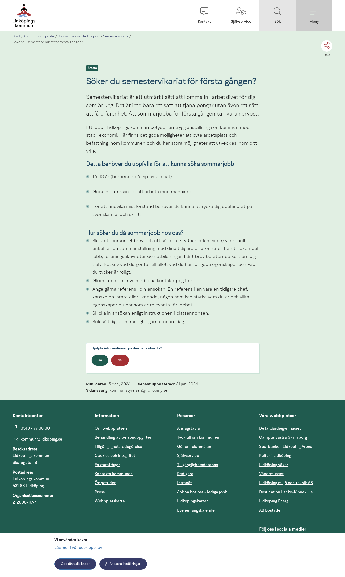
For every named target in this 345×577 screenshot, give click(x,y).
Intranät (208, 483)
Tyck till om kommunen (213, 437)
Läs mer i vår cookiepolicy (78, 548)
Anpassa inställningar (125, 564)
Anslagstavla (188, 428)
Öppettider (105, 483)
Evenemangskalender (213, 510)
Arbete (92, 68)
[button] (204, 15)
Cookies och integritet (115, 455)
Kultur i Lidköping (275, 455)
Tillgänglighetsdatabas (213, 465)
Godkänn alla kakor (75, 564)
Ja (100, 360)
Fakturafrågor (107, 465)
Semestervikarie (116, 36)
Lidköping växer (273, 465)
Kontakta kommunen (114, 474)
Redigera (185, 474)
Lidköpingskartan (213, 501)
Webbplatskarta (110, 501)
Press (100, 492)
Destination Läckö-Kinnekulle (295, 492)
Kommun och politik (39, 36)
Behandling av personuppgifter (123, 437)
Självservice (212, 455)
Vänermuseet (271, 474)
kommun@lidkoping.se (41, 439)
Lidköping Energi (295, 501)
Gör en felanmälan (194, 446)
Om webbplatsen (111, 428)
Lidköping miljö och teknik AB (286, 483)
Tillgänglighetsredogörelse (118, 446)
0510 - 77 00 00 (35, 428)
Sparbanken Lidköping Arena (285, 446)
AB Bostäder (294, 510)
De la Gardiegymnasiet (280, 428)
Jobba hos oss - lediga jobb (79, 36)
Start (16, 36)
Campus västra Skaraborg (283, 437)
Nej (119, 360)
